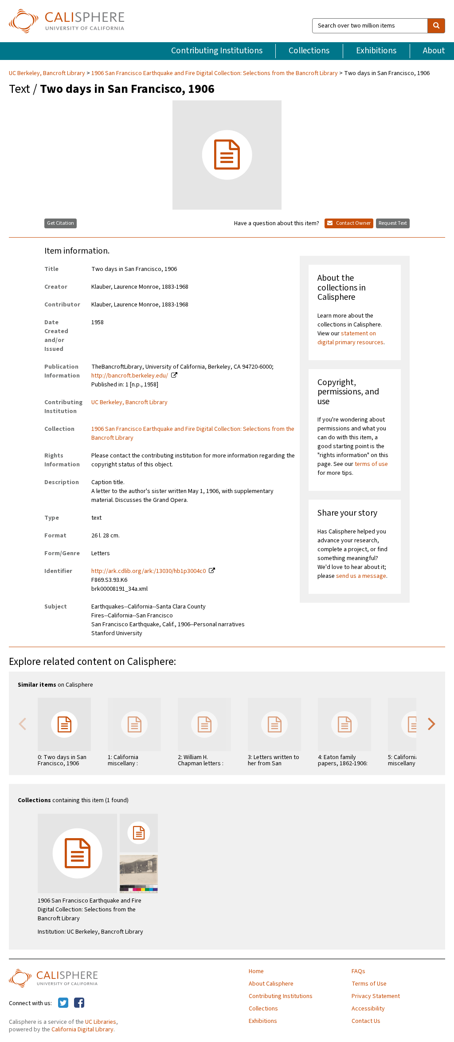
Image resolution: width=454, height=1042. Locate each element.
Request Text (393, 223)
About (434, 50)
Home (256, 971)
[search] (436, 25)
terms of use (371, 464)
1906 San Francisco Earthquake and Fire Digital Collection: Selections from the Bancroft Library (214, 73)
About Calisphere (271, 984)
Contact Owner (353, 223)
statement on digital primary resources (350, 338)
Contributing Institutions (216, 50)
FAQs (358, 971)
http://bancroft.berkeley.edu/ (129, 375)
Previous (22, 723)
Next (431, 723)
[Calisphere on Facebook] (79, 1003)
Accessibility (368, 1009)
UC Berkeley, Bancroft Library (47, 73)
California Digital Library (82, 1029)
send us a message (361, 576)
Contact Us (366, 1021)
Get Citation (60, 223)
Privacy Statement (376, 996)
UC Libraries (100, 1022)
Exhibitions (376, 50)
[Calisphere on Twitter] (63, 1003)
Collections (309, 50)
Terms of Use (369, 984)
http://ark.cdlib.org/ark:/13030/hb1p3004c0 (148, 571)
